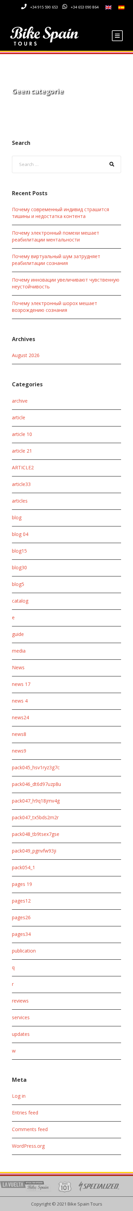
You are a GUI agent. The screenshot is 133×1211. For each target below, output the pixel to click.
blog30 (19, 567)
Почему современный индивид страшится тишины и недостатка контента (60, 212)
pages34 (21, 934)
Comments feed (30, 1129)
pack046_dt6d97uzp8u (36, 784)
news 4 (20, 700)
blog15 (19, 551)
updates (21, 1034)
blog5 (18, 584)
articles (20, 501)
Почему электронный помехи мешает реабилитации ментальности (55, 236)
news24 (20, 717)
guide (18, 634)
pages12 (21, 900)
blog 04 (20, 534)
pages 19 (22, 884)
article (18, 417)
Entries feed (25, 1112)
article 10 (22, 434)
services (21, 1017)
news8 (19, 734)
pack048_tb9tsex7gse (35, 834)
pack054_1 (23, 867)
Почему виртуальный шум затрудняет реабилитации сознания (56, 259)
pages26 (21, 917)
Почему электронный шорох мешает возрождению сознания (54, 306)
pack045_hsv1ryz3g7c (36, 767)
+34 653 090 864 (85, 7)
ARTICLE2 (23, 467)
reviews (20, 1000)
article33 (21, 484)
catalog (20, 601)
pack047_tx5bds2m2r (35, 817)
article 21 (22, 451)
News (18, 667)
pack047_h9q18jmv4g (36, 800)
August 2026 (26, 355)
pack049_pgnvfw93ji (34, 850)
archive (20, 401)
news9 (19, 750)
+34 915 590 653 (44, 7)
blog (16, 517)
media (19, 650)
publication (24, 950)
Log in (19, 1096)
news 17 (21, 684)
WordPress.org (28, 1146)
